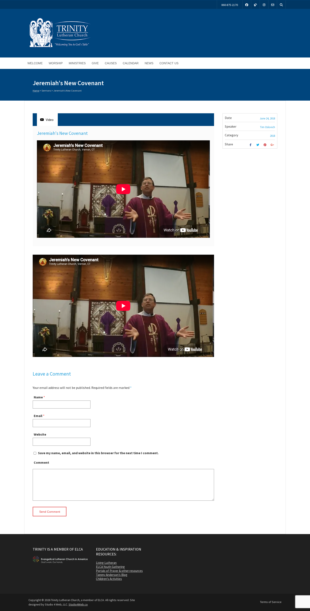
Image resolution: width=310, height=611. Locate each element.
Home (36, 90)
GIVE (95, 63)
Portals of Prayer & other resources (119, 571)
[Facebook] (247, 4)
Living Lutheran (106, 563)
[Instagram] (264, 4)
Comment (41, 462)
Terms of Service (271, 602)
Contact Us (168, 63)
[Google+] (273, 145)
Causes (111, 63)
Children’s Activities (109, 579)
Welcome (35, 63)
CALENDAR (131, 63)
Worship (56, 63)
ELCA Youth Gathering (110, 567)
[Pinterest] (265, 145)
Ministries (77, 63)
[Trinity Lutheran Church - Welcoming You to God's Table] (60, 47)
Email (38, 416)
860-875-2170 (229, 5)
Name (38, 397)
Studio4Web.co (78, 604)
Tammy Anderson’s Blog (111, 575)
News (149, 63)
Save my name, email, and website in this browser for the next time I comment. (98, 453)
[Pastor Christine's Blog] (255, 4)
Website (40, 434)
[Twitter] (258, 145)
